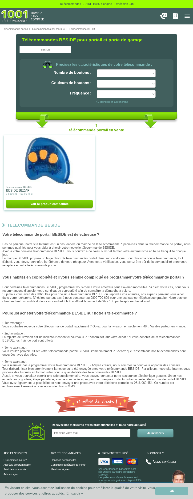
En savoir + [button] (74, 493)
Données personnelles (63, 460)
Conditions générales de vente (68, 464)
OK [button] (172, 491)
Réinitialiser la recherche (114, 101)
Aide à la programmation (17, 464)
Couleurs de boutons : (71, 83)
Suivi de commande (15, 469)
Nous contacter (164, 462)
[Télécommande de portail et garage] (22, 16)
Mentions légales (60, 469)
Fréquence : (80, 93)
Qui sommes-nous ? (15, 460)
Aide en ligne (11, 474)
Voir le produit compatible (49, 204)
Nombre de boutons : (72, 73)
